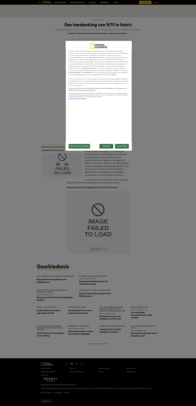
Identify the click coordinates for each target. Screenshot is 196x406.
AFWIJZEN (106, 146)
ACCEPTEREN (122, 146)
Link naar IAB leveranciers (78, 99)
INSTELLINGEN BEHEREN (79, 146)
